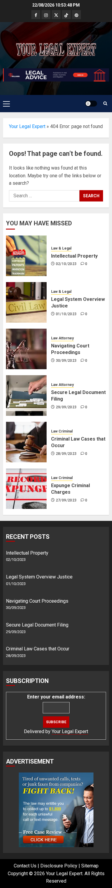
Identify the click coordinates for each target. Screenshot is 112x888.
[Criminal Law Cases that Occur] (26, 442)
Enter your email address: (56, 697)
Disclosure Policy (58, 866)
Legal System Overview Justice (39, 577)
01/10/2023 (66, 314)
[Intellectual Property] (26, 256)
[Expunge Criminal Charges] (26, 488)
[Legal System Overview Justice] (26, 302)
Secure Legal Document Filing (37, 625)
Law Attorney (62, 338)
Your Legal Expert (27, 126)
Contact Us (25, 866)
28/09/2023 (66, 454)
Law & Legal (61, 248)
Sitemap (90, 866)
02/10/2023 (66, 264)
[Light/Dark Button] (91, 104)
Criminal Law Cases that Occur (37, 649)
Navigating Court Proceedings (37, 601)
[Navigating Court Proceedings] (26, 349)
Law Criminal (62, 431)
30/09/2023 (66, 360)
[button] (6, 103)
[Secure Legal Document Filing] (26, 395)
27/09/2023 (66, 500)
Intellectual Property (74, 256)
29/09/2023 (66, 407)
